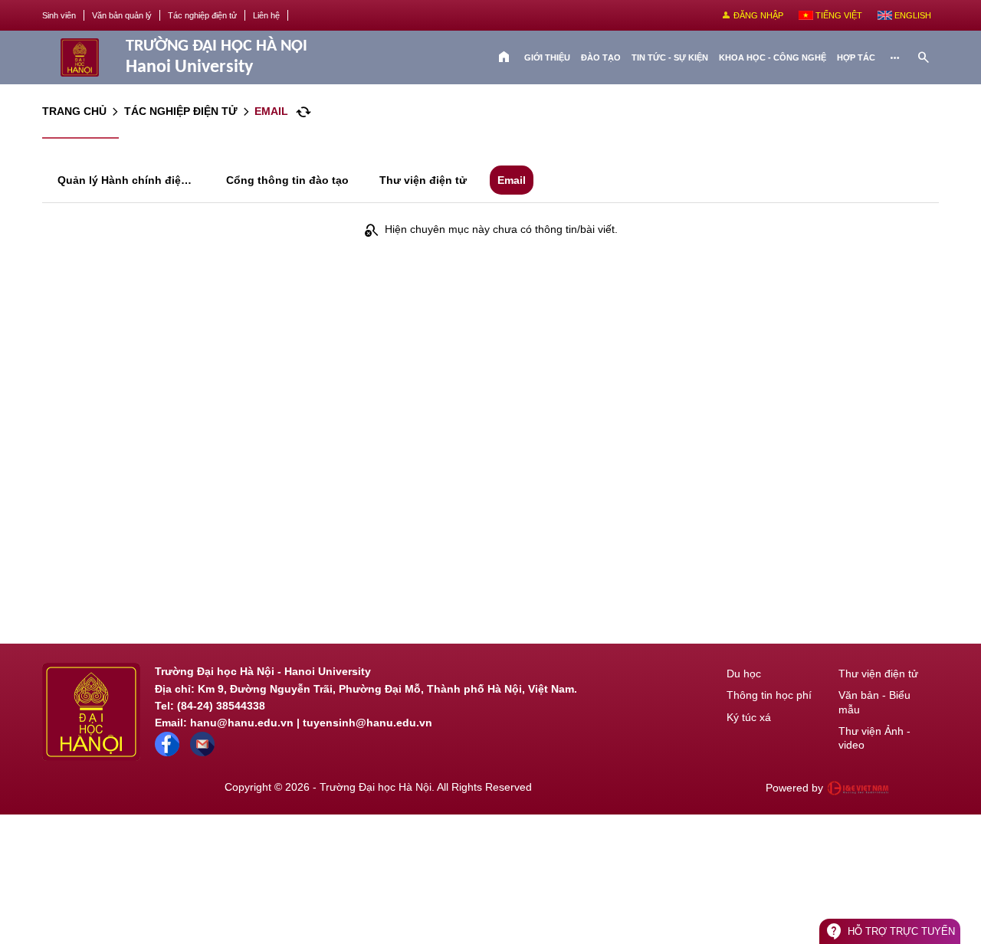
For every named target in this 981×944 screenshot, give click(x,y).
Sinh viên (59, 15)
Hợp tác (856, 57)
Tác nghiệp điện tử (202, 15)
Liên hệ (266, 15)
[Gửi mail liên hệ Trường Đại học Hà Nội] (202, 752)
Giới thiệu (547, 57)
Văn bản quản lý (122, 15)
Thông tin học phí (769, 695)
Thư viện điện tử (878, 673)
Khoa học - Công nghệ (772, 57)
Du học (744, 673)
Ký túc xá (749, 717)
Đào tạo (601, 57)
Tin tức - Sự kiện (670, 57)
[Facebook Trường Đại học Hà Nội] (167, 752)
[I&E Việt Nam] (857, 787)
